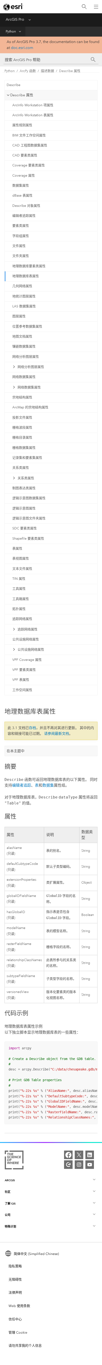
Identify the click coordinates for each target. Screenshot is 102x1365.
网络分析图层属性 (25, 357)
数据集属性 (20, 186)
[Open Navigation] (96, 6)
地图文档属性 (22, 336)
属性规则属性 (22, 125)
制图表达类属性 (24, 488)
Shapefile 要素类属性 (28, 539)
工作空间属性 (22, 690)
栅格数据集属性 (24, 448)
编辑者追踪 (21, 785)
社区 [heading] (7, 1192)
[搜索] (84, 6)
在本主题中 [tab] (15, 751)
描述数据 (47, 71)
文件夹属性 (20, 256)
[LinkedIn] (89, 1155)
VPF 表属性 (20, 680)
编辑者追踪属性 (24, 216)
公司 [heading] (7, 1215)
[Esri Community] (68, 1164)
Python (11, 31)
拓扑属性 (19, 609)
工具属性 (19, 589)
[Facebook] (68, 1155)
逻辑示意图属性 (24, 508)
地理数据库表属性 (25, 276)
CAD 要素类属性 (24, 155)
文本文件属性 (22, 569)
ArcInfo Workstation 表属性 (32, 115)
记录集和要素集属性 (27, 458)
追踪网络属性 (22, 619)
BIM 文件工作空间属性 (29, 135)
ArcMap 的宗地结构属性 (30, 407)
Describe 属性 (69, 71)
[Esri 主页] (13, 7)
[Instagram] (79, 1164)
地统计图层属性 (24, 296)
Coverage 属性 (23, 176)
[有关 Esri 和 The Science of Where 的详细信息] (14, 1161)
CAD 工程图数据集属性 (29, 145)
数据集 (48, 785)
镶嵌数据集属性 (24, 346)
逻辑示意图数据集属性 (29, 498)
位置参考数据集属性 (27, 326)
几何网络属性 (22, 286)
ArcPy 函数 (28, 71)
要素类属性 (20, 226)
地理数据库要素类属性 (29, 266)
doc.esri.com (22, 47)
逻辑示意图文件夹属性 (29, 518)
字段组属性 (20, 236)
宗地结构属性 (22, 397)
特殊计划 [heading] (10, 1226)
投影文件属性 (22, 418)
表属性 (17, 549)
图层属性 (19, 316)
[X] (79, 1155)
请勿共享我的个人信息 (25, 1346)
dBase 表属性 (22, 196)
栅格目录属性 (22, 438)
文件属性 (19, 246)
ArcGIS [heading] (10, 1180)
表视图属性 (20, 559)
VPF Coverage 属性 (27, 660)
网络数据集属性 (24, 377)
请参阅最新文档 (56, 733)
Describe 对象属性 (26, 206)
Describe (13, 85)
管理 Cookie (18, 1333)
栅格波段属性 (22, 428)
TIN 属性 (18, 579)
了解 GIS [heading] (10, 1203)
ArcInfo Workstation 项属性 (32, 105)
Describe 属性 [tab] (21, 95)
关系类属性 (20, 468)
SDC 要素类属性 (24, 528)
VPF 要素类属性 (24, 670)
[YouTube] (89, 1164)
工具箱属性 (20, 599)
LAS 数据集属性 (24, 306)
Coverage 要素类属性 (28, 165)
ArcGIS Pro (15, 19)
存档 (32, 728)
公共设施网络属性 (25, 639)
